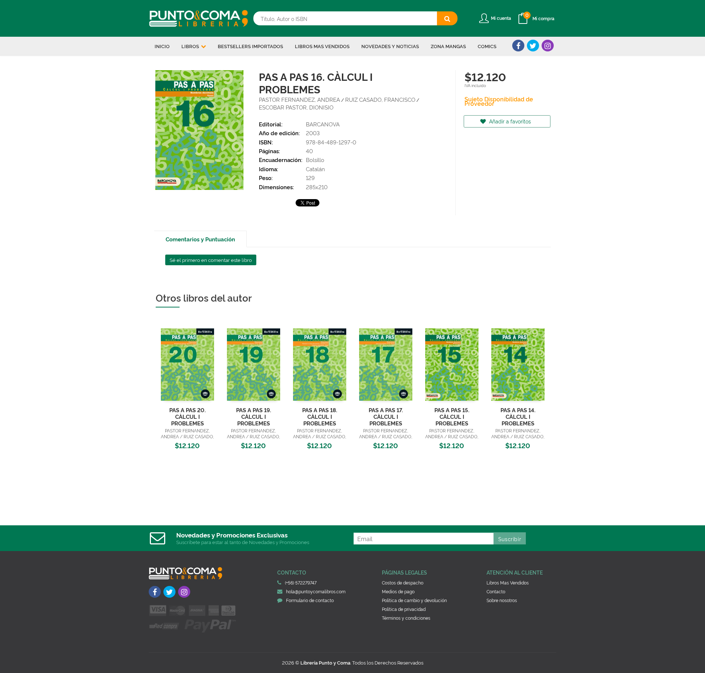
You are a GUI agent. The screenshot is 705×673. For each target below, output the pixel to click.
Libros (190, 46)
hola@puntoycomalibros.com (316, 591)
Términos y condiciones (406, 618)
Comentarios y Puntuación (200, 239)
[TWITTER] (533, 45)
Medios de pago (398, 591)
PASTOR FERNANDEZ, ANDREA (299, 99)
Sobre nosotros (502, 600)
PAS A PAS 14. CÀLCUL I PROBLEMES (517, 416)
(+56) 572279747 (301, 582)
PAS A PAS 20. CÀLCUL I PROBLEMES (187, 416)
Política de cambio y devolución (414, 600)
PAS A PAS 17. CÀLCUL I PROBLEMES (386, 416)
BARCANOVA (323, 124)
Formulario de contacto (310, 600)
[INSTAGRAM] (548, 45)
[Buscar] (447, 18)
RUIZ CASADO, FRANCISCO (380, 99)
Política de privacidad (404, 609)
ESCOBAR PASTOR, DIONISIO (296, 107)
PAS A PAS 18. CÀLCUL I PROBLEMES (319, 416)
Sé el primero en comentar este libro (211, 259)
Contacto (496, 591)
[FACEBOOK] (518, 45)
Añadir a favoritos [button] (509, 121)
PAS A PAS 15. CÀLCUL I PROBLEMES (451, 416)
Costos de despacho (402, 582)
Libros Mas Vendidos (508, 582)
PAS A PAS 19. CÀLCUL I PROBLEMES (253, 416)
